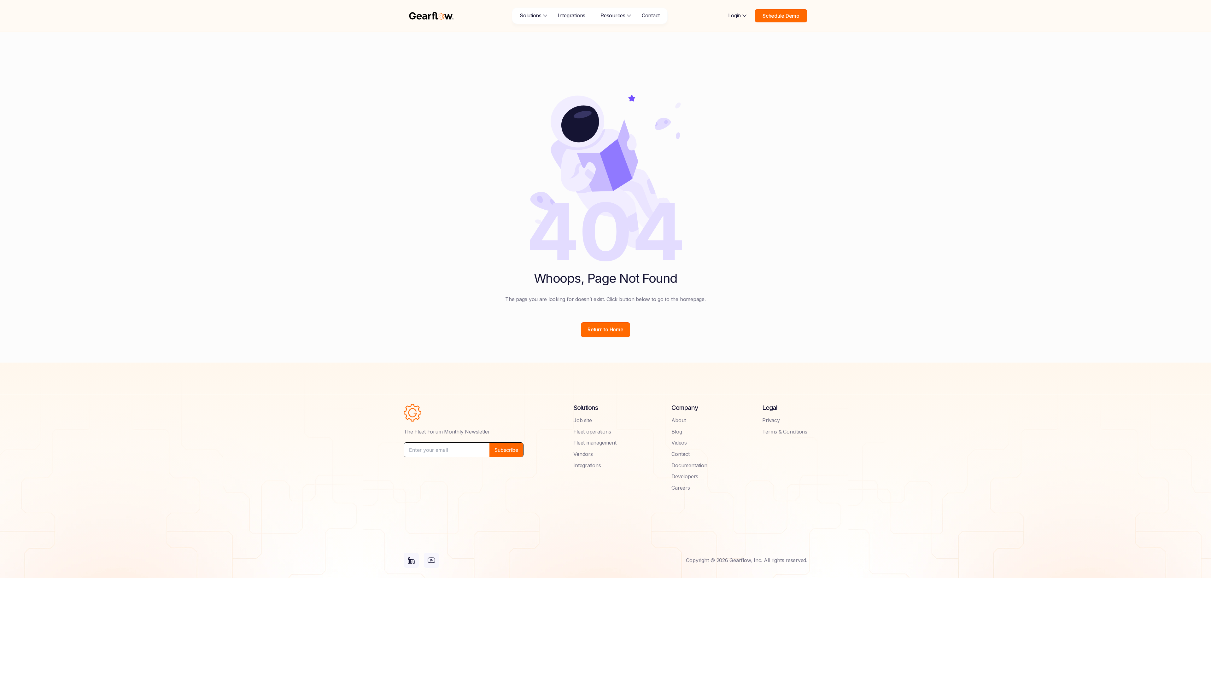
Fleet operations (592, 431)
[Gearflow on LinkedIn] (411, 560)
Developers (684, 476)
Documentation (689, 465)
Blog (676, 431)
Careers (680, 488)
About (678, 420)
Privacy (771, 420)
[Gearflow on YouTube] (431, 560)
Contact (651, 15)
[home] (431, 16)
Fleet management (594, 442)
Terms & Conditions (784, 431)
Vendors (583, 454)
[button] (531, 16)
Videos (679, 442)
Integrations (571, 15)
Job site (582, 420)
